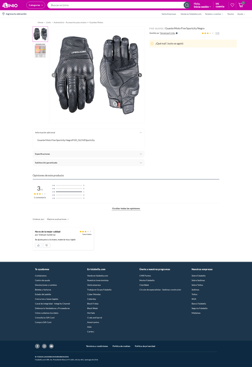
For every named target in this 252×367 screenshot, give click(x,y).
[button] (118, 5)
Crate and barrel (94, 317)
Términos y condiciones (97, 346)
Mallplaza (196, 313)
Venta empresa (94, 285)
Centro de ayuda (42, 280)
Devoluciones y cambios (46, 285)
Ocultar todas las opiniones (126, 208)
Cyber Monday (94, 294)
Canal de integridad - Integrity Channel (52, 303)
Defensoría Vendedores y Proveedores (52, 308)
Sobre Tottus (197, 285)
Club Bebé (144, 285)
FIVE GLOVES (156, 28)
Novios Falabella (146, 280)
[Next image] (140, 75)
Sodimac (195, 289)
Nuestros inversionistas (97, 280)
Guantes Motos (96, 22)
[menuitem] (212, 14)
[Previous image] (54, 75)
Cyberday (91, 299)
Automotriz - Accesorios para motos (70, 22)
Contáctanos (41, 275)
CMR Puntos (145, 275)
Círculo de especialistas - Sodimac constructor (160, 289)
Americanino (93, 322)
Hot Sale (91, 313)
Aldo (89, 327)
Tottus (194, 294)
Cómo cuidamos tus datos (46, 313)
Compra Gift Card (43, 322)
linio (48, 22)
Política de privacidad (145, 346)
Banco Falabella (199, 303)
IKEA (194, 299)
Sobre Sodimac (198, 280)
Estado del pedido (43, 294)
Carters (90, 331)
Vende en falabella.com (97, 275)
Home (40, 22)
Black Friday (92, 303)
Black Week (92, 308)
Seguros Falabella (199, 308)
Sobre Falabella (198, 275)
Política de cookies (121, 346)
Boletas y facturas (43, 289)
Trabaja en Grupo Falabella (99, 289)
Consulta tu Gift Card (44, 317)
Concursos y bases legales (46, 299)
